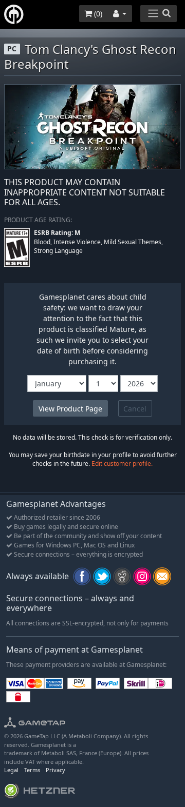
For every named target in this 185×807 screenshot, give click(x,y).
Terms (32, 770)
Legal (11, 770)
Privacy (55, 770)
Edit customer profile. (122, 463)
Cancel (134, 409)
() (97, 13)
